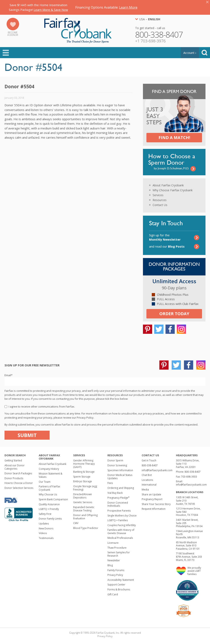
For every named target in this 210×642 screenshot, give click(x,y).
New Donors (46, 528)
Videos (43, 533)
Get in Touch (149, 460)
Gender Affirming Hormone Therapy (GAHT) (84, 464)
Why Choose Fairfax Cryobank (173, 190)
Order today (174, 313)
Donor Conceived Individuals (117, 504)
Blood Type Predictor (85, 528)
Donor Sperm (115, 460)
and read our (167, 246)
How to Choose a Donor (19, 483)
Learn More (128, 7)
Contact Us (160, 205)
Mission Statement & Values (50, 475)
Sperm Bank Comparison (53, 499)
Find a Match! (174, 137)
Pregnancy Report (152, 499)
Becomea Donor (12, 34)
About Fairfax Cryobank (168, 185)
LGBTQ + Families (117, 520)
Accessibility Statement (120, 580)
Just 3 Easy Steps (154, 116)
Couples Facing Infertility (121, 525)
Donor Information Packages (174, 267)
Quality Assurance (49, 504)
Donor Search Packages (18, 473)
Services (158, 195)
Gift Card (112, 594)
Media (145, 489)
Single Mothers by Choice (122, 515)
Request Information (153, 509)
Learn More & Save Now (51, 10)
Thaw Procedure (117, 547)
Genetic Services (82, 502)
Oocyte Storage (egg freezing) (85, 488)
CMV (75, 523)
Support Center (116, 584)
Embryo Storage (82, 481)
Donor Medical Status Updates (119, 476)
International (149, 484)
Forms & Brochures (118, 589)
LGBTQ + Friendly (49, 509)
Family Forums (115, 570)
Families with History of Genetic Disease (120, 531)
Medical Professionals (120, 538)
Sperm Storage (81, 476)
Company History (49, 469)
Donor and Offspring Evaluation (85, 516)
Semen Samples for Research (118, 554)
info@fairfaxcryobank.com (157, 470)
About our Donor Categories (15, 467)
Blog (110, 565)
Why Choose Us (48, 494)
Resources (160, 200)
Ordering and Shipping (120, 488)
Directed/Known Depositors (82, 496)
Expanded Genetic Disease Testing (83, 508)
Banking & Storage (84, 471)
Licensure (113, 543)
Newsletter (113, 560)
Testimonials (46, 538)
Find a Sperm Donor (174, 91)
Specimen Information (120, 470)
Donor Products (14, 478)
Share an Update (151, 494)
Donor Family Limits (50, 518)
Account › (189, 53)
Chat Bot (147, 475)
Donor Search (15, 455)
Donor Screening (117, 465)
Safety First (45, 514)
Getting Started (13, 460)
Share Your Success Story (156, 504)
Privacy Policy (115, 575)
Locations (147, 480)
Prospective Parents (119, 510)
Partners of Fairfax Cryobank (49, 488)
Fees (110, 483)
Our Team (44, 481)
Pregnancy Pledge (118, 497)
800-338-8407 (150, 465)
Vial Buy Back (115, 493)
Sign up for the (165, 237)
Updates (44, 523)
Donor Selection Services (19, 488)
